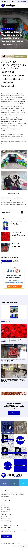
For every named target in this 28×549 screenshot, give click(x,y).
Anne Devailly (7, 44)
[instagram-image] (7, 430)
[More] (25, 212)
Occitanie (16, 260)
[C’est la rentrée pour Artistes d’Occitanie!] (5, 225)
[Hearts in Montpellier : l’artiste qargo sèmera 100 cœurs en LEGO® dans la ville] (5, 236)
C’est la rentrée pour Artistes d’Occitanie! (19, 222)
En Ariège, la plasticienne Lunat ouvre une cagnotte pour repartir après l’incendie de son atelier (13, 380)
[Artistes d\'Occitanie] (8, 5)
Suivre (14, 482)
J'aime (4, 482)
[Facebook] (22, 212)
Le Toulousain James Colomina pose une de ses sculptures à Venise (18, 245)
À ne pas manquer (9, 302)
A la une (12, 224)
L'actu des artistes (7, 28)
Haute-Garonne (6, 263)
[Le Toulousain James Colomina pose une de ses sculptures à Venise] (5, 247)
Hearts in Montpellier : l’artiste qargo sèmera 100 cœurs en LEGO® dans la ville (18, 234)
